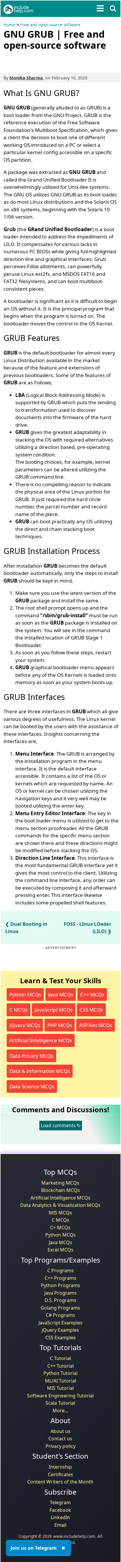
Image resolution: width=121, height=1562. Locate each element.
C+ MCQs (60, 1227)
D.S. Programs (60, 1300)
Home (9, 24)
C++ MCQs (92, 994)
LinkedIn (60, 1517)
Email (60, 1525)
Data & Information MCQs (39, 1071)
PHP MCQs (59, 1025)
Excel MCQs (60, 1250)
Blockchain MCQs (60, 1190)
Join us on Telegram (34, 1548)
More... (60, 1410)
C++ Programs (60, 1278)
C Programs (60, 1270)
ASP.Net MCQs (95, 1025)
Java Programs (60, 1293)
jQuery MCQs (24, 1025)
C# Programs (60, 1315)
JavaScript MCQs (54, 1009)
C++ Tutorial (60, 1366)
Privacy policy (60, 1446)
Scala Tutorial (60, 1403)
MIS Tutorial (60, 1388)
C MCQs (18, 1009)
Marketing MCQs (60, 1183)
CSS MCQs (91, 1009)
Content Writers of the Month (60, 1482)
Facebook (60, 1510)
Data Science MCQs (31, 1086)
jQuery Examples (60, 1330)
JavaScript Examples (60, 1322)
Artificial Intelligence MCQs (40, 1040)
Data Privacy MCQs (31, 1055)
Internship (60, 1467)
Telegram (60, 1502)
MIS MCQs (60, 1212)
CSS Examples (60, 1337)
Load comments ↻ (60, 1125)
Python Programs (60, 1285)
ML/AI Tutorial (60, 1381)
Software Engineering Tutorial (60, 1395)
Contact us (60, 1438)
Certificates (60, 1474)
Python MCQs (25, 994)
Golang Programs (60, 1308)
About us (60, 1431)
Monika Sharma (26, 78)
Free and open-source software (50, 24)
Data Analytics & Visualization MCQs (60, 1205)
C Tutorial (60, 1358)
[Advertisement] (51, 60)
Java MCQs (60, 994)
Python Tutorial (60, 1373)
